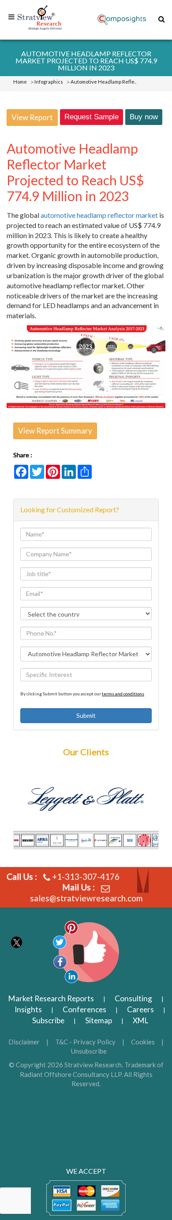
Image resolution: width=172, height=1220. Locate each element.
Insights (28, 1009)
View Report (32, 117)
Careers (140, 1009)
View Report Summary (55, 430)
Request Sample (91, 117)
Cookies (143, 1042)
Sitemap (98, 1020)
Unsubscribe (89, 1051)
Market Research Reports (51, 998)
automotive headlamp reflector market (99, 215)
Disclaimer (24, 1042)
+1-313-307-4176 (86, 876)
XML (140, 1020)
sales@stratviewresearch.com (86, 898)
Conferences (84, 1009)
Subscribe (48, 1020)
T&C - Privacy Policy (85, 1042)
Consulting (133, 998)
